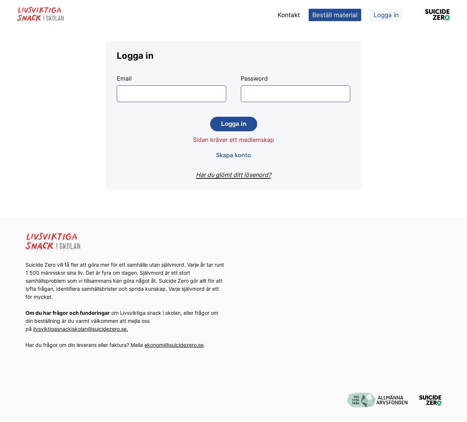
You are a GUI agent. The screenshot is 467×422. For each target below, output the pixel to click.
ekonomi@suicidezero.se (174, 345)
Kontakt (289, 15)
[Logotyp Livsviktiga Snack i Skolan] (41, 15)
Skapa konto (233, 155)
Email (124, 78)
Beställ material (335, 15)
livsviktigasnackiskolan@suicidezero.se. (80, 329)
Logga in (386, 15)
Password (254, 78)
